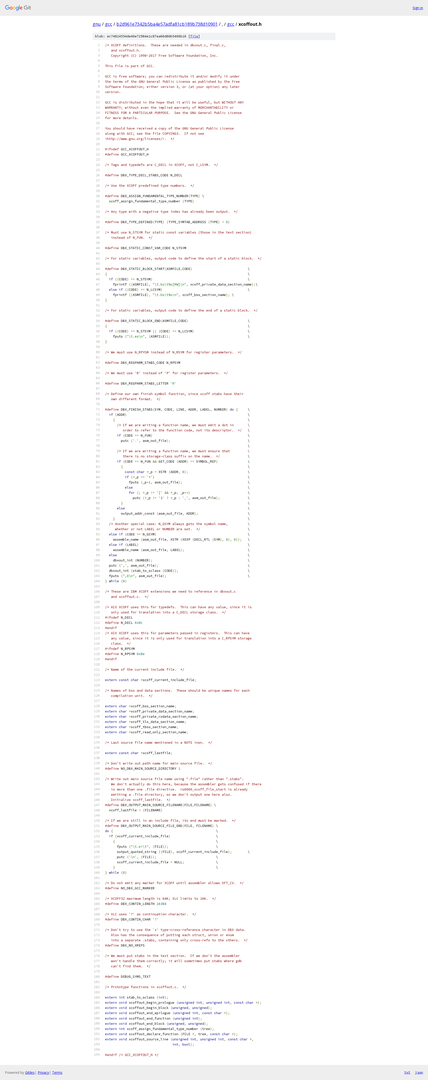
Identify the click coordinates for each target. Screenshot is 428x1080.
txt (407, 1072)
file (194, 36)
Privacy (43, 1072)
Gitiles (30, 1072)
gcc (108, 24)
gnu (97, 24)
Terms (57, 1072)
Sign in (418, 7)
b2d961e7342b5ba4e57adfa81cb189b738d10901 (167, 24)
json (419, 1072)
